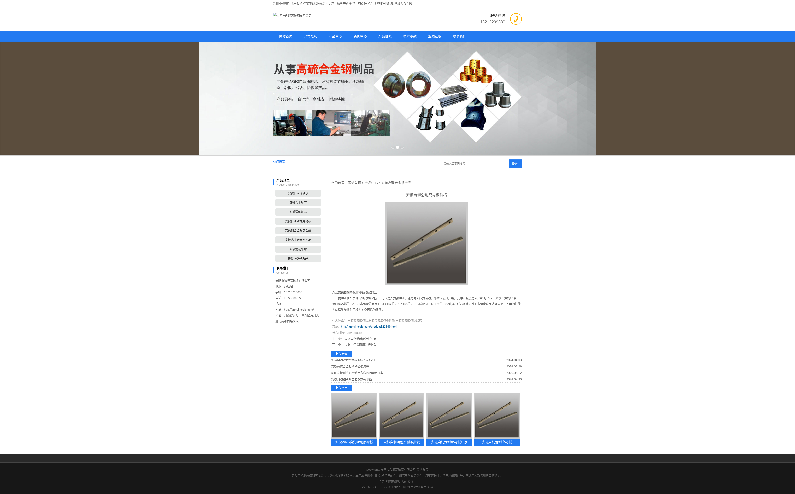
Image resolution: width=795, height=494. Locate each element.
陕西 (423, 487)
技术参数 (410, 36)
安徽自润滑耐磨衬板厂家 (360, 339)
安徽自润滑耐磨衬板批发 (360, 344)
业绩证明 (434, 36)
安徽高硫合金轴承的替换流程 (350, 366)
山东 (404, 487)
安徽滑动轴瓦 (298, 211)
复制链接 (422, 469)
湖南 (410, 487)
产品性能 (385, 36)
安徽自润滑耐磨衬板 (298, 221)
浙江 (390, 487)
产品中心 (335, 36)
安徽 (430, 487)
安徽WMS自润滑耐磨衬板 (354, 442)
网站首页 (285, 36)
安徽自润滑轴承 (298, 193)
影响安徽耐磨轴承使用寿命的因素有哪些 (357, 373)
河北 (397, 487)
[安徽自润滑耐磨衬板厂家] (449, 416)
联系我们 (459, 36)
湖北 (417, 487)
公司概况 (310, 36)
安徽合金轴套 (298, 202)
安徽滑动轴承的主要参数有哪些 (351, 379)
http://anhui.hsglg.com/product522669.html (369, 326)
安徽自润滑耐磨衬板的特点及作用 (353, 360)
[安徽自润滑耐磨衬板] (497, 416)
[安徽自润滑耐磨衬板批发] (401, 416)
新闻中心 (360, 36)
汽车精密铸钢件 (341, 3)
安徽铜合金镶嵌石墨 (298, 230)
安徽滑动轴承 (298, 249)
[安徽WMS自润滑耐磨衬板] (354, 416)
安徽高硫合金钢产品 (298, 239)
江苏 (384, 487)
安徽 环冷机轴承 (298, 258)
